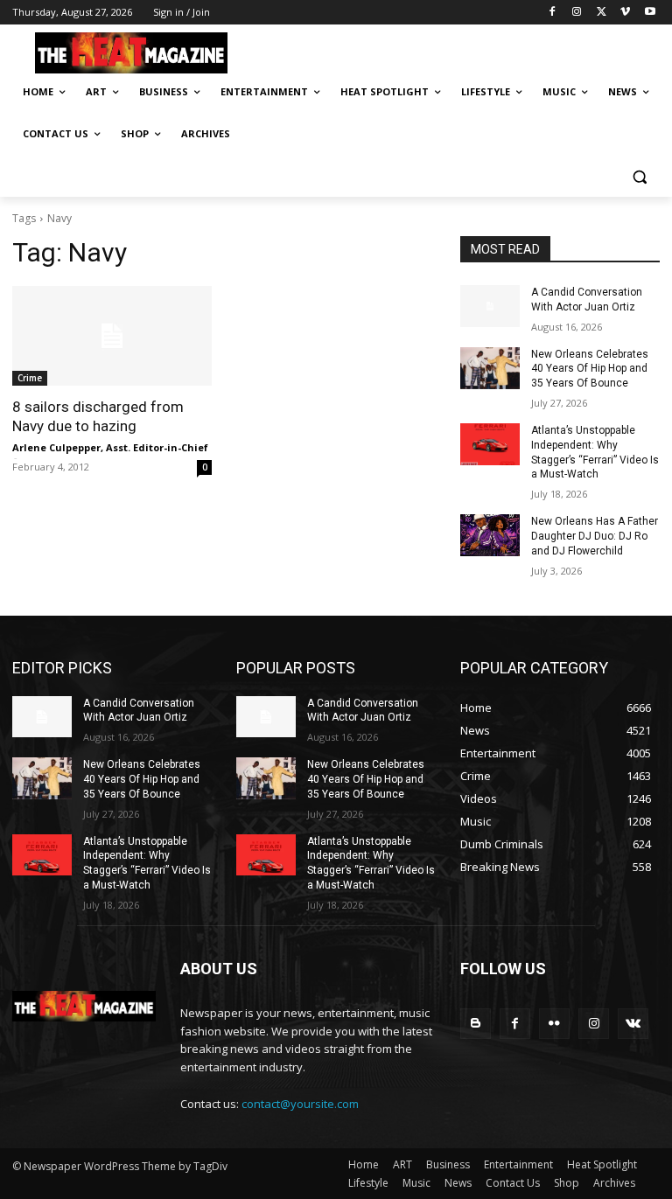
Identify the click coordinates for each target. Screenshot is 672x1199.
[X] (602, 13)
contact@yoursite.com (300, 1104)
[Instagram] (577, 13)
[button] (639, 176)
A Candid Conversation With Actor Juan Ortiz (138, 710)
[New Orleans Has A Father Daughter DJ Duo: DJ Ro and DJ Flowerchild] (490, 535)
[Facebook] (552, 13)
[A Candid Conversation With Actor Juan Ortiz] (490, 306)
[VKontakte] (633, 1023)
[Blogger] (475, 1023)
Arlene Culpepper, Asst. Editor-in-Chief (110, 447)
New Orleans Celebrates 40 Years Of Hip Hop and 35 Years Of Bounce (589, 369)
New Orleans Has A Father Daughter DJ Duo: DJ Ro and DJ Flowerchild (594, 536)
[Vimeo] (625, 13)
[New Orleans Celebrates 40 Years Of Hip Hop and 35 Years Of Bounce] (490, 368)
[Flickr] (554, 1023)
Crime (30, 378)
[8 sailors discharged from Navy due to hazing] (112, 336)
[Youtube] (650, 13)
